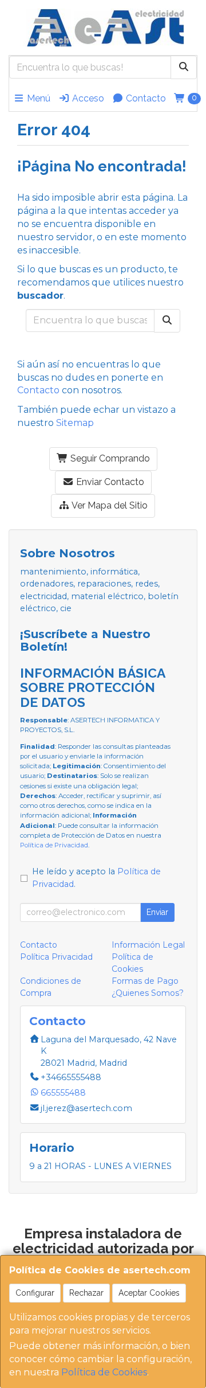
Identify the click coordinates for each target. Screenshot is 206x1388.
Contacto (145, 98)
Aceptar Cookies (149, 1292)
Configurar (34, 1292)
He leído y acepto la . (96, 877)
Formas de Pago (145, 981)
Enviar (157, 912)
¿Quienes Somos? (148, 993)
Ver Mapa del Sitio (109, 505)
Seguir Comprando (109, 458)
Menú (37, 98)
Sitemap (75, 422)
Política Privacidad (56, 957)
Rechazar (86, 1292)
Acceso (87, 98)
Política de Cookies (104, 1372)
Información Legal (148, 945)
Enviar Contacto (109, 481)
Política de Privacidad (54, 845)
